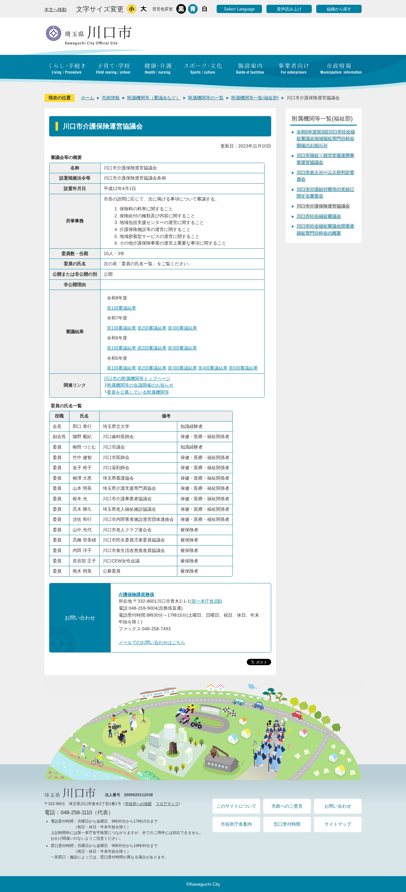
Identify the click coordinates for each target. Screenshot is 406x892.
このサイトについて (236, 806)
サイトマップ (337, 824)
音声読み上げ (289, 9)
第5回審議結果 (243, 368)
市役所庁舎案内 (236, 824)
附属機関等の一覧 (206, 97)
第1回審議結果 (121, 308)
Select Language (239, 9)
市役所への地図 (138, 804)
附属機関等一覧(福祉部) (255, 97)
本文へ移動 (55, 9)
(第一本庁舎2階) (206, 601)
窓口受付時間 (287, 824)
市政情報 (111, 97)
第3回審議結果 (182, 328)
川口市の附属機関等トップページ (137, 378)
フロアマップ (167, 804)
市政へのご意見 (287, 806)
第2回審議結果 (152, 328)
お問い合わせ (337, 806)
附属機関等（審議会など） (153, 97)
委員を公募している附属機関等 (138, 392)
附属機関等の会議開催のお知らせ (140, 385)
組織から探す (339, 9)
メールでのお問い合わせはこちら (152, 642)
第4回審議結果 (212, 368)
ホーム (87, 97)
